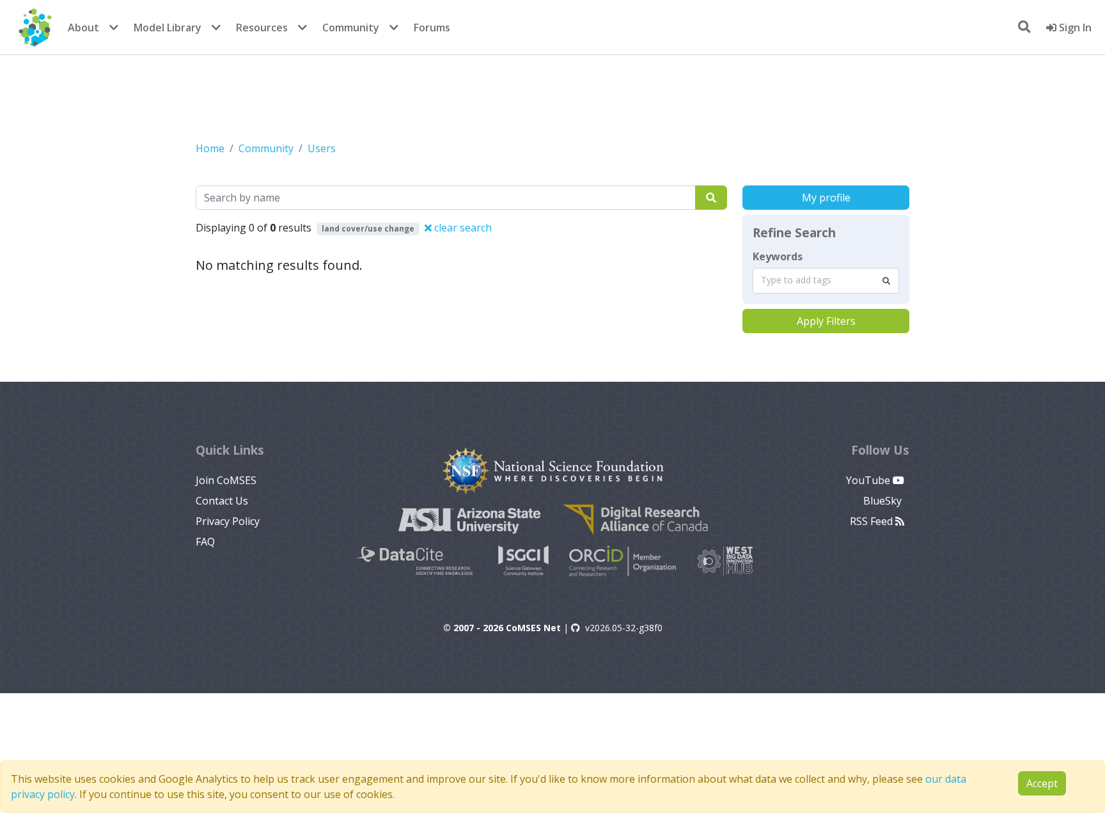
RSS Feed (872, 521)
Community (350, 27)
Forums (432, 27)
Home (210, 148)
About (83, 27)
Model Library (167, 27)
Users (322, 148)
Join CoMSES (226, 480)
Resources (262, 27)
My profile (826, 198)
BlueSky (883, 501)
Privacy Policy (228, 521)
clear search (462, 228)
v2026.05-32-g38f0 (623, 628)
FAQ (205, 542)
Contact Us (222, 501)
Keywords (778, 256)
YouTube (869, 480)
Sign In (1074, 27)
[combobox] (826, 281)
